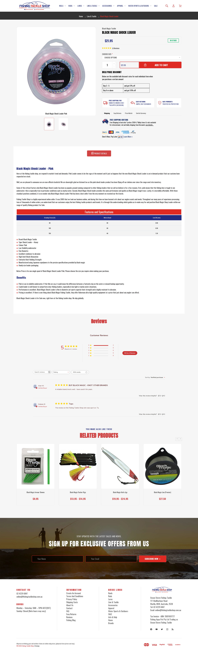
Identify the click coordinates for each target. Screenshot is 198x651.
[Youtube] (156, 629)
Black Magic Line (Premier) (162, 492)
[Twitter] (162, 629)
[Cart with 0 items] (180, 6)
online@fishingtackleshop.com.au (29, 596)
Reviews (69, 617)
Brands (111, 623)
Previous (177, 439)
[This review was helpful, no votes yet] (159, 396)
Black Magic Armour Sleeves (36, 492)
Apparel (120, 5)
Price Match (128, 113)
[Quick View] (35, 477)
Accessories (107, 5)
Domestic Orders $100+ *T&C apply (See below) (116, 104)
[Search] (167, 6)
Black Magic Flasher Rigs (78, 492)
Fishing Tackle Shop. (28, 646)
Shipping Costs (72, 602)
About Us (69, 605)
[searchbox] (40, 372)
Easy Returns (140, 101)
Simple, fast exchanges (143, 104)
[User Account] (173, 6)
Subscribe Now (152, 558)
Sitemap (36, 646)
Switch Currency (141, 113)
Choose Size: (107, 54)
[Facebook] (151, 629)
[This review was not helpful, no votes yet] (162, 396)
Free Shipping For (115, 100)
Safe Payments (167, 101)
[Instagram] (167, 629)
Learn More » (128, 136)
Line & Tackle (92, 5)
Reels (61, 5)
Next (180, 439)
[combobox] (61, 372)
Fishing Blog (71, 620)
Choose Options (35, 501)
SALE (155, 5)
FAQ (67, 611)
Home (110, 620)
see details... (150, 125)
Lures (79, 5)
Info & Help (112, 617)
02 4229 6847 (22, 593)
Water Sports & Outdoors (138, 5)
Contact (69, 608)
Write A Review (129, 353)
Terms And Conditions (74, 596)
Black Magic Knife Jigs (120, 492)
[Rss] (173, 629)
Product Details (100, 153)
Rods (70, 5)
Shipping (107, 113)
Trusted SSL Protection (170, 104)
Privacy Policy (71, 599)
